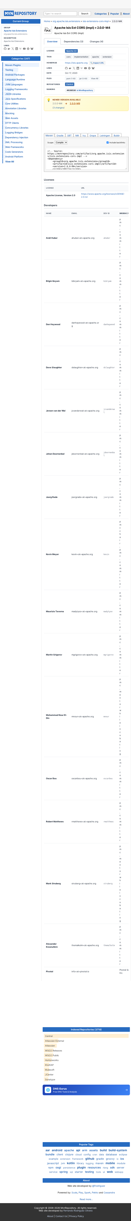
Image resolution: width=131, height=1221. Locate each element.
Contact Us (61, 1216)
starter (79, 1171)
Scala (74, 1192)
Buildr (117, 135)
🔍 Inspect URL (97, 63)
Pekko (95, 1192)
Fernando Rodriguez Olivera (77, 1210)
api (78, 1150)
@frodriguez (98, 1185)
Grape (93, 135)
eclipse (123, 1154)
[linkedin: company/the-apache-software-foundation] (16, 48)
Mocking (9, 113)
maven (100, 1163)
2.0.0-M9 (75, 103)
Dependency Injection (16, 137)
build (103, 1150)
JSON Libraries (13, 94)
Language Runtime (15, 79)
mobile (111, 1163)
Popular (114, 13)
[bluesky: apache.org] (32, 48)
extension (107, 57)
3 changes (58, 107)
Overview (52, 41)
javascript (53, 1163)
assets (94, 1150)
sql (71, 1172)
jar (83, 78)
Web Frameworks (14, 147)
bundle (50, 1154)
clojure (69, 1154)
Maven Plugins (13, 65)
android (57, 1150)
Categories (101, 13)
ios (122, 1158)
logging (90, 1163)
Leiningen (105, 135)
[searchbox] (60, 13)
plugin (81, 1167)
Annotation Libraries (15, 108)
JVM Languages (14, 84)
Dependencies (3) (73, 41)
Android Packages (15, 74)
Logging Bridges (14, 132)
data (101, 1154)
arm (85, 1150)
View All (94, 78)
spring (64, 1171)
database (112, 1154)
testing (90, 1171)
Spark (87, 1192)
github (90, 1158)
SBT (69, 135)
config (87, 1154)
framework (78, 1158)
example (54, 1158)
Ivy (84, 135)
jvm (63, 1163)
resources (95, 1167)
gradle (100, 1158)
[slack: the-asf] (28, 48)
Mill (77, 135)
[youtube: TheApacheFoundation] (24, 48)
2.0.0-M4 (103, 27)
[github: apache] (5, 48)
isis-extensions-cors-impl (96, 21)
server (120, 1167)
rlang (106, 1167)
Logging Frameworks (16, 89)
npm (51, 1167)
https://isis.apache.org (76, 62)
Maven (49, 135)
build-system (118, 1150)
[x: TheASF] (13, 48)
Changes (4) (96, 41)
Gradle (60, 135)
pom (71, 78)
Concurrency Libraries (16, 127)
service (53, 1171)
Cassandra (109, 1192)
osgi (59, 1167)
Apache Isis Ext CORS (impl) (74, 27)
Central (69, 84)
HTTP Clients (12, 123)
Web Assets (11, 118)
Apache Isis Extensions (15, 30)
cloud (78, 1154)
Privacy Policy (76, 1216)
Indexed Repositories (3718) (86, 1029)
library (81, 1163)
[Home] (21, 15)
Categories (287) (21, 58)
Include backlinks (117, 142)
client (60, 1154)
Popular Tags (86, 1144)
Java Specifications (15, 98)
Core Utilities (12, 103)
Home (47, 21)
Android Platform (14, 156)
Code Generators (14, 151)
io (118, 1158)
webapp (119, 1172)
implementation (81, 57)
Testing (9, 69)
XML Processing (14, 142)
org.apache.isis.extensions (66, 21)
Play (81, 1192)
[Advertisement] (65, 4)
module (121, 1163)
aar (48, 1150)
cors (68, 57)
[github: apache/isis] (66, 68)
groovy (110, 1158)
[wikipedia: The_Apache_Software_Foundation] (20, 48)
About (126, 13)
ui (104, 1171)
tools (99, 1172)
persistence (69, 1167)
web (110, 1171)
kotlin (71, 1163)
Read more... (86, 1199)
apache (95, 57)
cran (95, 1154)
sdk (113, 1167)
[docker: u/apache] (9, 48)
